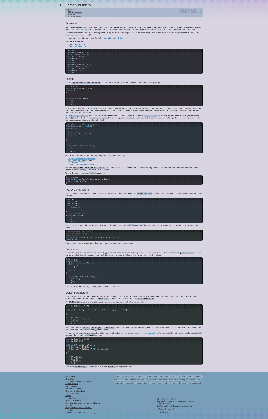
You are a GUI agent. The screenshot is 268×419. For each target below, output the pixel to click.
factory (160, 383)
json (174, 376)
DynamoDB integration (74, 401)
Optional (71, 161)
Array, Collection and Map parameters (81, 159)
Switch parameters (74, 16)
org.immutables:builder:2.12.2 (79, 46)
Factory (71, 11)
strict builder (130, 383)
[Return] (190, 11)
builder (134, 376)
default (116, 380)
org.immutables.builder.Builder (112, 38)
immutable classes (123, 376)
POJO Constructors (75, 13)
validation (124, 380)
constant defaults (195, 383)
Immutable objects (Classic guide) (78, 381)
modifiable (173, 380)
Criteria (68, 396)
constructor (158, 376)
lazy (184, 376)
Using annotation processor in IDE (78, 408)
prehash (145, 380)
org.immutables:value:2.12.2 (78, 45)
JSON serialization (72, 393)
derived (199, 376)
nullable (191, 376)
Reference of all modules (75, 391)
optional (153, 383)
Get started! (70, 377)
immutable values (80, 29)
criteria (166, 383)
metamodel (175, 383)
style (94, 108)
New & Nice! (70, 379)
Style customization (73, 386)
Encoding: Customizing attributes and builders (83, 403)
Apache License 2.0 (166, 409)
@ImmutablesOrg (165, 406)
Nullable (80, 161)
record (141, 376)
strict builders (153, 333)
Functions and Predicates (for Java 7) (80, 413)
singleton (153, 380)
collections (163, 380)
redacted (190, 380)
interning (182, 380)
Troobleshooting (71, 405)
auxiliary (199, 380)
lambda (149, 376)
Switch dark (162, 412)
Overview (69, 9)
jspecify (184, 383)
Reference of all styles (74, 389)
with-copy (167, 376)
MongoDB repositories (74, 398)
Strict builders (73, 162)
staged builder (142, 383)
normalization (135, 380)
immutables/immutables (168, 399)
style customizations (87, 164)
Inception (69, 410)
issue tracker (166, 403)
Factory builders (71, 384)
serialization (119, 383)
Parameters (72, 14)
